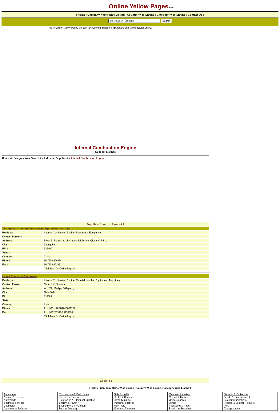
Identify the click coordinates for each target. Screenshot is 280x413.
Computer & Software (15, 408)
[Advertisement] (244, 57)
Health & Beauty (123, 397)
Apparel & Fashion (14, 397)
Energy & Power (68, 402)
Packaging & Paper (179, 405)
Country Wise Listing (140, 14)
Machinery (119, 405)
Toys (226, 405)
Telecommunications (235, 400)
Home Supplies (122, 400)
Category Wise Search (26, 158)
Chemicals (9, 405)
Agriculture (10, 394)
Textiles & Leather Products (239, 402)
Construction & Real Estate (74, 394)
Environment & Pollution (72, 405)
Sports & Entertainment (237, 397)
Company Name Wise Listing (106, 14)
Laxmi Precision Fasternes (19, 276)
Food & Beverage (68, 408)
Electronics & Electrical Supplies (77, 400)
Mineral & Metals (178, 397)
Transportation (232, 408)
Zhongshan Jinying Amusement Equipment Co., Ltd (36, 228)
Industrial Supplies (55, 158)
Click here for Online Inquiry (59, 268)
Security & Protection (236, 394)
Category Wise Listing (171, 14)
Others (172, 402)
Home (81, 14)
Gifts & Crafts (121, 394)
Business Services (14, 402)
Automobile (10, 400)
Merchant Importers (179, 394)
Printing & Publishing (180, 408)
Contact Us (195, 14)
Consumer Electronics (71, 397)
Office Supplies (177, 400)
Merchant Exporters (125, 408)
